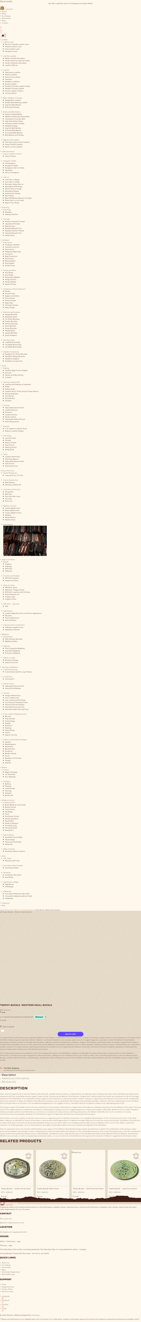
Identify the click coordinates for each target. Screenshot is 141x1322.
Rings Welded (10, 282)
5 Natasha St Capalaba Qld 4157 (14, 1232)
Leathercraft (10, 788)
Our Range (6, 16)
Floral (7, 756)
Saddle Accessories (11, 352)
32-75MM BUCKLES (13, 347)
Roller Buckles (11, 328)
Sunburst (8, 751)
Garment (8, 79)
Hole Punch (9, 445)
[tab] (71, 1075)
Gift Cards (7, 858)
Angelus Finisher (11, 580)
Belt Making (10, 482)
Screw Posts (10, 265)
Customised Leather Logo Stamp (18, 672)
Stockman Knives (12, 816)
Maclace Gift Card (12, 860)
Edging (6, 368)
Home (2, 910)
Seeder (8, 723)
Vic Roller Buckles (12, 319)
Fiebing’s (8, 571)
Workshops (6, 18)
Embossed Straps (12, 107)
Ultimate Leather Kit (13, 484)
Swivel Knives (8, 683)
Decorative (7, 242)
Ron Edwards (10, 776)
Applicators (7, 611)
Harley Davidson (11, 818)
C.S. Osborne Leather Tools (16, 428)
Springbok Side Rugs (13, 186)
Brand (5, 562)
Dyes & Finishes (8, 559)
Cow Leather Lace (12, 49)
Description (9, 1074)
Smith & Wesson (11, 823)
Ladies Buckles (11, 333)
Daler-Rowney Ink (12, 594)
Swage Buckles (11, 314)
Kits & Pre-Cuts (8, 470)
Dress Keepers (11, 335)
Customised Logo (10, 669)
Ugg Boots (9, 884)
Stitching (5, 207)
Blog (3, 20)
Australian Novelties (13, 875)
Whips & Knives (8, 800)
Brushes (8, 615)
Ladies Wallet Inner (12, 508)
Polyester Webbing (12, 653)
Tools (4, 365)
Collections (7, 676)
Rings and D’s (10, 279)
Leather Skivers (11, 410)
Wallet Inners (10, 519)
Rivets (7, 291)
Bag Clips (9, 303)
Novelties (8, 170)
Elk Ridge (9, 811)
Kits (6, 606)
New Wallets (8, 524)
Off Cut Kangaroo (12, 172)
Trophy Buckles (11, 321)
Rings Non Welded (12, 277)
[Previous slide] (1, 1203)
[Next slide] (3, 1203)
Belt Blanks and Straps (14, 135)
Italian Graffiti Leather (14, 144)
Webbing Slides (11, 641)
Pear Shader (10, 718)
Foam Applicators (12, 618)
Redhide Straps (11, 126)
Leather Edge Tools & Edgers (16, 370)
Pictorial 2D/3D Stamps (14, 704)
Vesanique (35, 1315)
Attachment (8, 636)
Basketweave (10, 744)
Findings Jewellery (12, 244)
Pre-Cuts (8, 501)
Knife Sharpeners (12, 421)
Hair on (6, 177)
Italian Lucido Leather (14, 147)
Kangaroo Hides (9, 161)
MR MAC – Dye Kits (11, 604)
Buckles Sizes (9, 340)
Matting (8, 728)
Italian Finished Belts (13, 114)
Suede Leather (11, 84)
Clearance (6, 903)
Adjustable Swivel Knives (15, 419)
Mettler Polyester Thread (15, 221)
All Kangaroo (10, 163)
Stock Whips (8, 835)
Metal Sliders (10, 261)
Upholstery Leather (12, 72)
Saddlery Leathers (12, 81)
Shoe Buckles (10, 326)
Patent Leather (11, 74)
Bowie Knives (10, 807)
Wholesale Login (8, 1274)
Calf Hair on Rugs (12, 179)
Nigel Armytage (11, 772)
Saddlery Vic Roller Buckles (16, 354)
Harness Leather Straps (14, 123)
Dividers (8, 400)
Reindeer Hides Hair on (14, 184)
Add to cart (70, 1034)
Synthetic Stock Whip (13, 837)
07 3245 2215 (6, 1218)
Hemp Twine (10, 235)
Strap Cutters (10, 417)
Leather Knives (11, 414)
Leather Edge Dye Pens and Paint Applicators (23, 613)
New (3, 905)
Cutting (6, 405)
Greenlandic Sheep (12, 193)
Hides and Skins (8, 151)
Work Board (9, 398)
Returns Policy (7, 1291)
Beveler (8, 716)
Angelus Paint (10, 599)
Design (8, 760)
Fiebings (8, 566)
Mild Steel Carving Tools (14, 707)
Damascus (9, 830)
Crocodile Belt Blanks (14, 132)
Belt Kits (8, 494)
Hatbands (7, 891)
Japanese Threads (12, 223)
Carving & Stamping (10, 667)
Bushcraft (9, 795)
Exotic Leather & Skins (14, 91)
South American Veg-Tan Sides (17, 60)
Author (6, 770)
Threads (6, 219)
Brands (6, 426)
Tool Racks (9, 396)
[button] (70, 1026)
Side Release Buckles (13, 639)
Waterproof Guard (12, 629)
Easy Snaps (10, 307)
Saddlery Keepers (12, 358)
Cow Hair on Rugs (12, 182)
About (4, 11)
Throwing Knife (11, 828)
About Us (5, 1263)
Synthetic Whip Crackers (15, 851)
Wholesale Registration (11, 1272)
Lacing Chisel (10, 438)
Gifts (3, 856)
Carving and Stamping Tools (16, 702)
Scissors (8, 412)
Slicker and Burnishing (14, 375)
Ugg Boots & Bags (10, 882)
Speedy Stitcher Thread (14, 230)
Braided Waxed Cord (13, 228)
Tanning (8, 791)
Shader (8, 742)
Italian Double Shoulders (15, 58)
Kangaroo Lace (11, 51)
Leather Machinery (12, 456)
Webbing (5, 634)
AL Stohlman (10, 774)
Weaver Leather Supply (14, 431)
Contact (5, 23)
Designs (8, 793)
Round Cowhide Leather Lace (17, 44)
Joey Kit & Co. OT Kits (14, 475)
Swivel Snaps (10, 300)
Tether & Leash (9, 658)
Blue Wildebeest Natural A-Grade (18, 198)
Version (6, 693)
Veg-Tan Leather (9, 56)
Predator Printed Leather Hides (17, 86)
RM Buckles (10, 330)
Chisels (8, 440)
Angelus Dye (10, 597)
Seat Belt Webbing (12, 650)
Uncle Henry (10, 809)
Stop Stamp (10, 730)
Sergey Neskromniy (13, 695)
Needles (8, 212)
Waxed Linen (10, 226)
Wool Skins (9, 195)
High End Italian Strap (14, 121)
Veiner (7, 732)
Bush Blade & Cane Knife (15, 805)
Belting (8, 784)
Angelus (8, 564)
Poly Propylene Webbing (15, 648)
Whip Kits (9, 844)
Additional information (15, 1078)
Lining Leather (11, 93)
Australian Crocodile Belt (15, 119)
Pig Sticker (9, 821)
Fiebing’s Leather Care (14, 627)
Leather (5, 39)
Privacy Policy (7, 1289)
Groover (8, 372)
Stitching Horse (11, 466)
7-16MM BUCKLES (12, 342)
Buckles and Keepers (11, 312)
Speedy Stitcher (11, 214)
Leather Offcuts (11, 65)
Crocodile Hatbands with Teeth (17, 893)
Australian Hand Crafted (13, 865)
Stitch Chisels (10, 442)
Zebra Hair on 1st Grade (14, 200)
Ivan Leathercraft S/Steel (15, 700)
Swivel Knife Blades (13, 688)
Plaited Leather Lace (13, 46)
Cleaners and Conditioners (14, 625)
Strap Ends (9, 449)
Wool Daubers (10, 620)
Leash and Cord (11, 662)
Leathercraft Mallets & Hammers (18, 384)
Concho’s (9, 254)
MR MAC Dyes (11, 587)
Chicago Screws (11, 305)
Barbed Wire (10, 749)
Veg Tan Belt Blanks (13, 105)
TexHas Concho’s (12, 247)
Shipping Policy (8, 1287)
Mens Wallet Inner (12, 510)
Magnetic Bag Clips (13, 251)
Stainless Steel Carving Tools (16, 709)
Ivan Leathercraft (12, 697)
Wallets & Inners (9, 506)
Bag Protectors (11, 256)
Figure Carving (11, 735)
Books (4, 767)
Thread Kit (9, 492)
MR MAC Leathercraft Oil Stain (17, 592)
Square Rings (10, 284)
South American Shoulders (16, 63)
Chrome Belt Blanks (13, 130)
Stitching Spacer (11, 459)
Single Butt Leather (13, 100)
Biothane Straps (11, 660)
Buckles (17, 910)
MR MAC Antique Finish (14, 590)
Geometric (9, 746)
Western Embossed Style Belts (17, 116)
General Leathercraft (11, 382)
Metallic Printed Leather (14, 88)
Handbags (9, 886)
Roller (7, 386)
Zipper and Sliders (12, 296)
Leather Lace (8, 42)
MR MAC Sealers (12, 578)
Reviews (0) (9, 1081)
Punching (7, 435)
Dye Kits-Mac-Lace (12, 496)
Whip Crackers (9, 849)
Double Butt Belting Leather (16, 102)
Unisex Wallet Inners (13, 513)
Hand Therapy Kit (10, 473)
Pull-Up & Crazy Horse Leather (17, 142)
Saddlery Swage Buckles (15, 356)
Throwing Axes (11, 825)
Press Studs (10, 298)
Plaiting (8, 786)
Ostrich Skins (10, 156)
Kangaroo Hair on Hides (14, 168)
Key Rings (9, 272)
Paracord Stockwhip (13, 842)
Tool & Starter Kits (10, 480)
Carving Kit (9, 679)
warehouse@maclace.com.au (12, 1222)
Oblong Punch (11, 447)
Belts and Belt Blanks (12, 112)
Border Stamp (10, 753)
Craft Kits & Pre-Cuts (11, 489)
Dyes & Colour (9, 585)
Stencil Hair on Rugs (13, 189)
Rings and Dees (9, 270)
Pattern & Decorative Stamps (15, 739)
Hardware (5, 240)
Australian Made (11, 868)
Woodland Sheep (12, 191)
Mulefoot (8, 725)
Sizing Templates (11, 393)
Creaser (8, 377)
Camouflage (10, 721)
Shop (4, 13)
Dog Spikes (9, 263)
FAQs (4, 1284)
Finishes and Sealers (11, 576)
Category (7, 781)
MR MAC (8, 568)
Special (8, 762)
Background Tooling (13, 758)
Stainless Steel (11, 317)
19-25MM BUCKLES (13, 344)
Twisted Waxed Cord (13, 233)
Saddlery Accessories (13, 361)
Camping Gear (9, 802)
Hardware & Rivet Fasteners (14, 289)
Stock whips (10, 839)
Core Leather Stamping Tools (14, 714)
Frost (7, 814)
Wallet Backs (10, 517)
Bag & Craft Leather (11, 140)
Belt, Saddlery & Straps (12, 98)
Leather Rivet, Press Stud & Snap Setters (22, 391)
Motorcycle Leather (13, 77)
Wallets (8, 515)
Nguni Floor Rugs (12, 202)
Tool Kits (8, 498)
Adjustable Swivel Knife (14, 407)
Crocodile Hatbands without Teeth (18, 896)
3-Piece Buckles (11, 323)
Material (6, 646)
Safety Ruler (10, 389)
